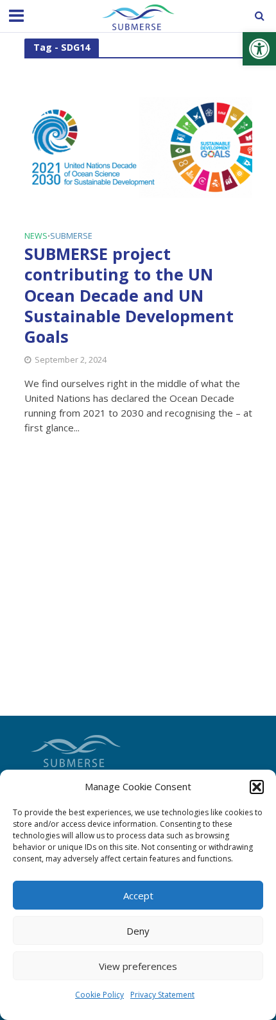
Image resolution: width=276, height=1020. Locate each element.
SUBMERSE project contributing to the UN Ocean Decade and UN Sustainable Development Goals (129, 295)
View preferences (138, 966)
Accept (138, 895)
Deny (138, 930)
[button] (259, 48)
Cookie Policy (99, 994)
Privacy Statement (162, 994)
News (35, 236)
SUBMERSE (71, 236)
